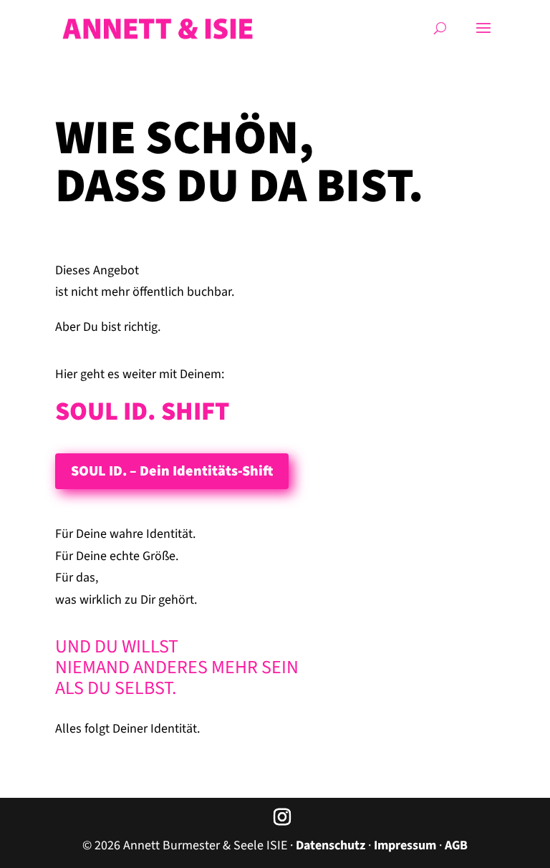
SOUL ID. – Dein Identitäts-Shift (172, 471)
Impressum (405, 845)
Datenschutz (330, 845)
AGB (456, 845)
